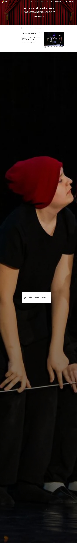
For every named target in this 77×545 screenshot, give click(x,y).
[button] (38, 16)
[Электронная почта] (51, 1)
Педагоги (37, 1)
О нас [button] (28, 1)
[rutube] (47, 1)
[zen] (49, 1)
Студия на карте (38, 27)
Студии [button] (32, 1)
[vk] (45, 1)
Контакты (42, 1)
